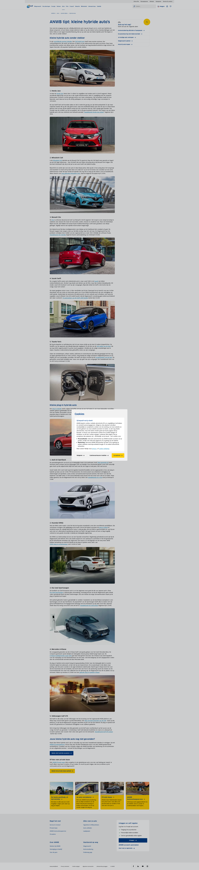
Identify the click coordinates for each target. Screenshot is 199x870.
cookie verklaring (104, 449)
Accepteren (117, 455)
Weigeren (79, 455)
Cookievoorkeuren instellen (98, 455)
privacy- (94, 449)
